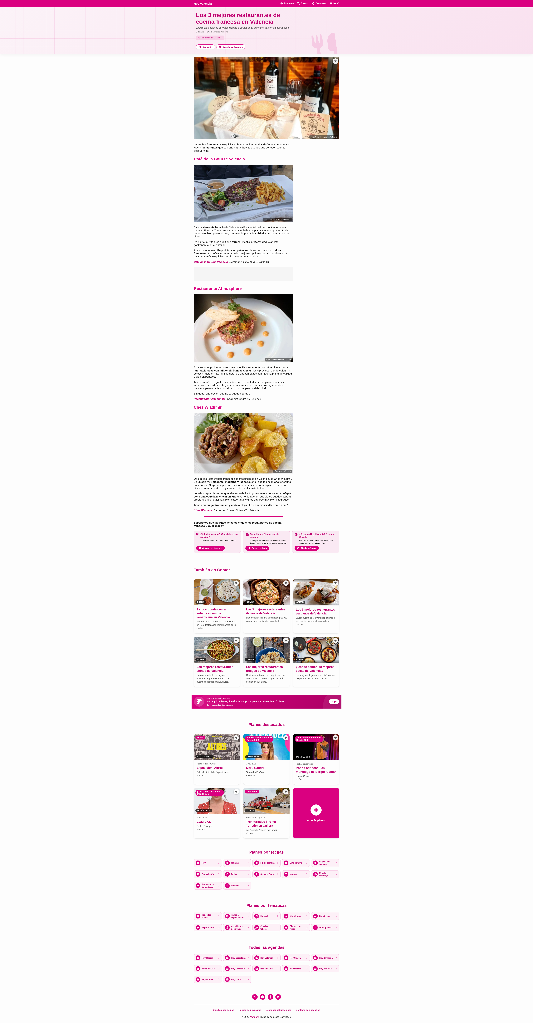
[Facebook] (270, 997)
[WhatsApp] (255, 997)
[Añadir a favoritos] (335, 61)
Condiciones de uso (223, 1010)
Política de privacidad (250, 1010)
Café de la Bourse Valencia (211, 261)
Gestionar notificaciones (278, 1010)
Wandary (254, 1017)
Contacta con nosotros (308, 1010)
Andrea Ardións (220, 32)
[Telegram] (262, 997)
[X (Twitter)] (278, 997)
